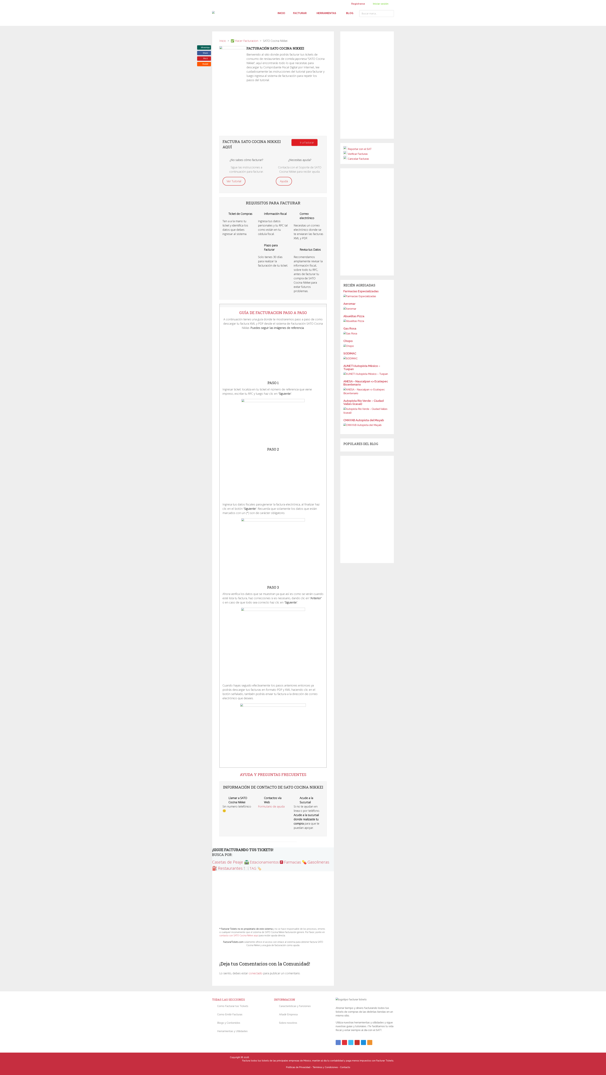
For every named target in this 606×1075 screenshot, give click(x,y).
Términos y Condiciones (325, 1067)
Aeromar (349, 303)
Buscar (391, 13)
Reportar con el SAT (360, 149)
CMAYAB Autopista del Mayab (363, 420)
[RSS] (369, 1042)
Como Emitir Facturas (229, 1014)
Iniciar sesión (380, 3)
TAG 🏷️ (255, 868)
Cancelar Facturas (358, 158)
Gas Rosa (349, 328)
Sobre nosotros (288, 1022)
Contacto (345, 1067)
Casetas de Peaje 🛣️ (230, 862)
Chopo (348, 341)
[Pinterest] (344, 1042)
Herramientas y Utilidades (232, 1031)
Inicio (281, 13)
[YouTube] (357, 1042)
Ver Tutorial (234, 181)
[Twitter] (350, 1042)
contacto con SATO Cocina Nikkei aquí (238, 935)
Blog (349, 13)
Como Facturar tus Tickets (232, 1006)
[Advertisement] (273, 111)
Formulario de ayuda (271, 806)
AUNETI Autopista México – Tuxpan (361, 367)
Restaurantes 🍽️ (233, 868)
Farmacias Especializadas (361, 291)
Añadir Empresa (288, 1014)
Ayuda (284, 181)
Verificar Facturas (358, 153)
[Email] (363, 1042)
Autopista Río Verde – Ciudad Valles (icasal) (363, 402)
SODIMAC (349, 353)
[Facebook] (338, 1042)
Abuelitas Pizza (353, 316)
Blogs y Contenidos (228, 1022)
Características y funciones (295, 1006)
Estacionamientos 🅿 (266, 862)
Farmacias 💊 (295, 862)
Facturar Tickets (220, 1057)
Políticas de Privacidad (298, 1067)
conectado (255, 973)
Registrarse (358, 3)
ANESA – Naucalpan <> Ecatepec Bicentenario (365, 383)
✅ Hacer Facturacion (244, 41)
